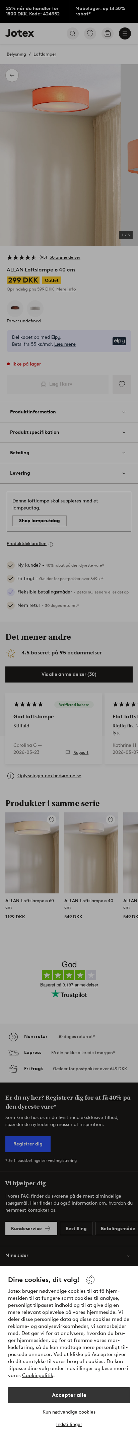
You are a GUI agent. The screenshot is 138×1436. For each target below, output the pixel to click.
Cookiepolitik (37, 1375)
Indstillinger (69, 1424)
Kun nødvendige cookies (69, 1412)
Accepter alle (69, 1395)
